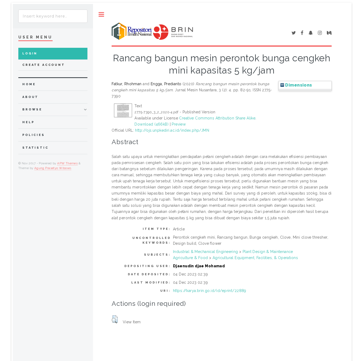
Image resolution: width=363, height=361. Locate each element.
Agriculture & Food (190, 258)
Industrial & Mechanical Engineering (205, 252)
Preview (179, 124)
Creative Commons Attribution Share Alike (217, 118)
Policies (33, 135)
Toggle (101, 14)
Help (28, 122)
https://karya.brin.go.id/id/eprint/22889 (209, 291)
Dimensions (298, 85)
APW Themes (67, 163)
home (29, 84)
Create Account (43, 65)
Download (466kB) (151, 124)
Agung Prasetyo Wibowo (52, 168)
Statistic (35, 147)
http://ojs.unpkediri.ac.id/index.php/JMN (172, 130)
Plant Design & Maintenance (268, 252)
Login (29, 53)
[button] (115, 319)
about (30, 97)
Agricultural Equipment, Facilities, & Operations (255, 258)
